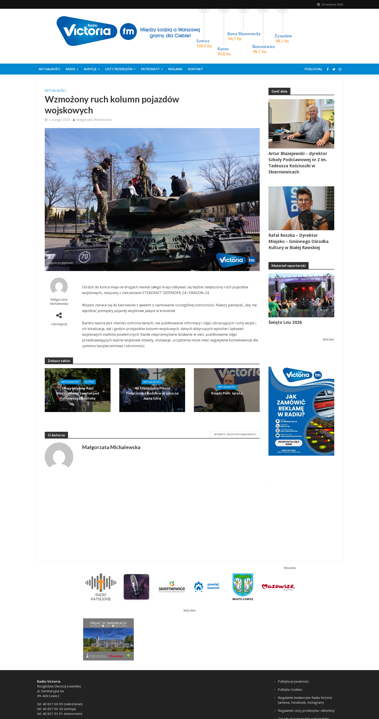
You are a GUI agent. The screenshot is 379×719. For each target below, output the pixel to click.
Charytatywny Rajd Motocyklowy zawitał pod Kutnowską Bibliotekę (77, 393)
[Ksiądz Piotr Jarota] (227, 389)
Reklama (175, 69)
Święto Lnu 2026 (285, 322)
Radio (70, 69)
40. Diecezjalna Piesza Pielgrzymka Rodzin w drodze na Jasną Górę (152, 393)
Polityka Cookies (290, 689)
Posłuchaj (313, 69)
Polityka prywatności (293, 681)
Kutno (89, 382)
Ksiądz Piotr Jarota (226, 393)
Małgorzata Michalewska (94, 120)
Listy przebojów (118, 69)
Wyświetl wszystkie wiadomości (235, 434)
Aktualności (49, 69)
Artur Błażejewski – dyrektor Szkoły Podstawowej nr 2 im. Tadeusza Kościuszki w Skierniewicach (297, 163)
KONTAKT (195, 69)
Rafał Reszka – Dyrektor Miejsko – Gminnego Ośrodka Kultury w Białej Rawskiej (298, 241)
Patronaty (150, 69)
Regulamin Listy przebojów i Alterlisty (306, 710)
